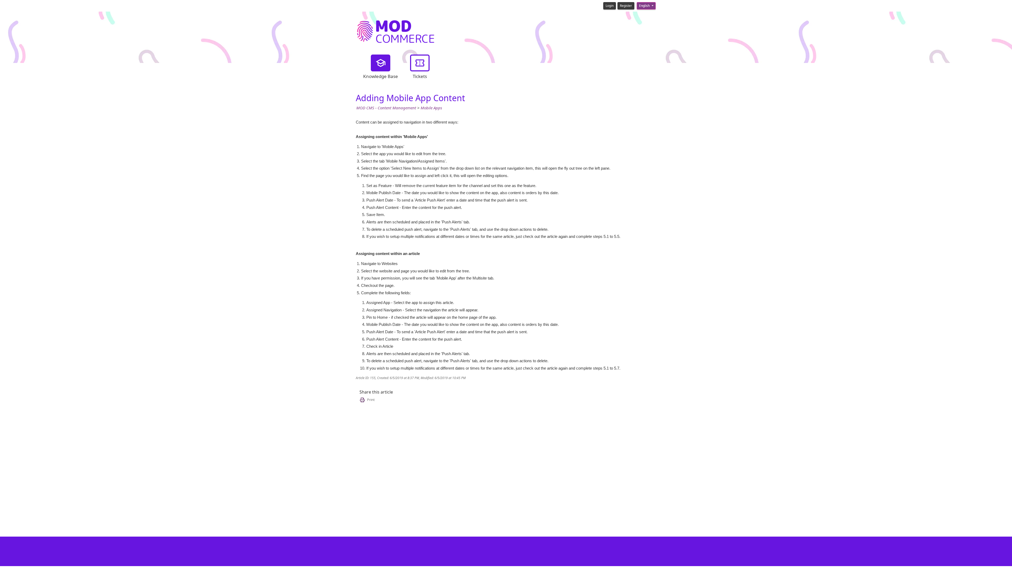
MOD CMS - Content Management (386, 108)
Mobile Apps (431, 108)
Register (626, 6)
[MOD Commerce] (395, 31)
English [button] (644, 6)
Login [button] (610, 6)
